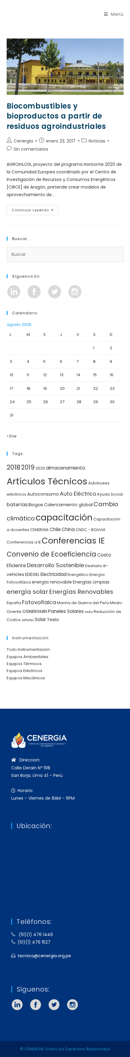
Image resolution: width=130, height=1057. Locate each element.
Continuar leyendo (35, 208)
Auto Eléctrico (78, 493)
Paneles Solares (66, 611)
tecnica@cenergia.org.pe (44, 956)
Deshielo (93, 565)
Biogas (35, 505)
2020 (40, 468)
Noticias (97, 141)
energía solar (27, 591)
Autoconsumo (43, 494)
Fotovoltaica (39, 602)
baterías (17, 504)
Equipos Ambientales (27, 657)
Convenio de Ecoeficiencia (51, 554)
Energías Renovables (81, 591)
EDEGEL (32, 574)
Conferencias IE (73, 540)
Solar (40, 619)
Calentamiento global (68, 505)
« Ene (12, 436)
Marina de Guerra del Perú (83, 602)
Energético (78, 574)
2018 (13, 467)
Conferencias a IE (24, 542)
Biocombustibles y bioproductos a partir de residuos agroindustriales (56, 116)
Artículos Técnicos (47, 481)
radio (89, 612)
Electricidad (54, 574)
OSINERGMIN (34, 611)
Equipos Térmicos (24, 664)
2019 (27, 467)
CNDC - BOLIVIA (91, 529)
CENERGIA (39, 529)
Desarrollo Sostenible (55, 565)
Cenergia (23, 141)
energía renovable (52, 582)
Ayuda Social (110, 494)
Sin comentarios (31, 149)
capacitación (64, 517)
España (14, 602)
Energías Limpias (91, 582)
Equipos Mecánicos (26, 678)
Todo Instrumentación (28, 649)
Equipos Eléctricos (24, 671)
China (68, 529)
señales (27, 620)
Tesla (53, 620)
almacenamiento (65, 468)
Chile (55, 529)
